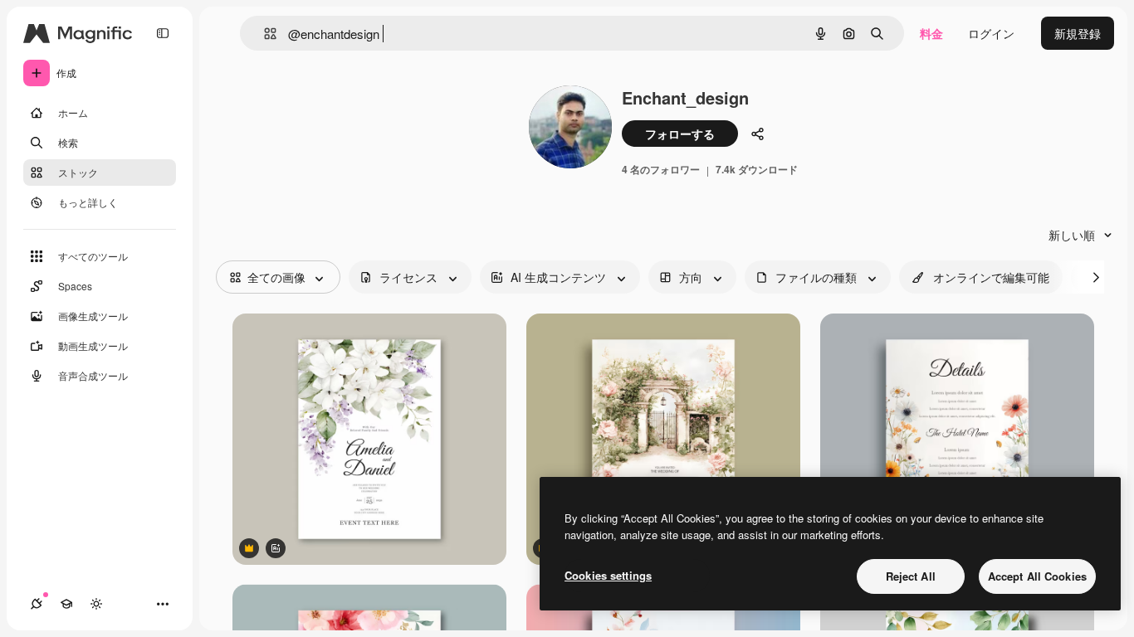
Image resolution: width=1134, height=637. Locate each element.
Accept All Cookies (1037, 576)
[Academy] (66, 604)
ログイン (991, 33)
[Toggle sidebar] (162, 33)
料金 (931, 33)
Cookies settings (608, 575)
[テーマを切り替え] (96, 604)
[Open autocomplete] (263, 33)
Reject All (911, 576)
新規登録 (1077, 33)
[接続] (36, 604)
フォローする (680, 133)
